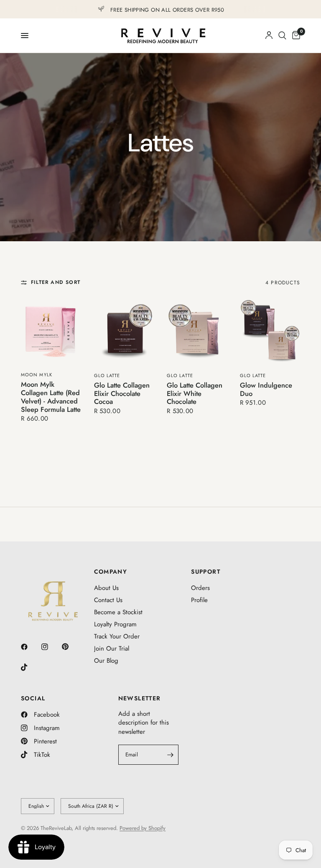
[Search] (282, 35)
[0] (294, 35)
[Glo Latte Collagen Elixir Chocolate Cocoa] (124, 331)
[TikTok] (30, 667)
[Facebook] (30, 647)
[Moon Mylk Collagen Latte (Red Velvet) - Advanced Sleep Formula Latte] (51, 331)
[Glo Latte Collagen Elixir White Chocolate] (197, 331)
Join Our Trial (111, 648)
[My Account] (268, 35)
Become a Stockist (118, 612)
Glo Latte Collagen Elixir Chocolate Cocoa (122, 393)
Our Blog (106, 660)
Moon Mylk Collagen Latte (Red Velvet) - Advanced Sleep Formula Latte (51, 397)
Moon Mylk (36, 374)
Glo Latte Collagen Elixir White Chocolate (194, 393)
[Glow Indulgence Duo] (270, 331)
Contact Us (108, 600)
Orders (200, 587)
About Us (106, 587)
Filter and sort (55, 282)
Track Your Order (117, 636)
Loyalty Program (115, 624)
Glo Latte (107, 375)
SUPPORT (205, 571)
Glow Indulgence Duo (266, 389)
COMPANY (110, 571)
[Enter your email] (170, 755)
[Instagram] (50, 647)
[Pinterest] (71, 646)
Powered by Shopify (143, 828)
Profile (199, 600)
